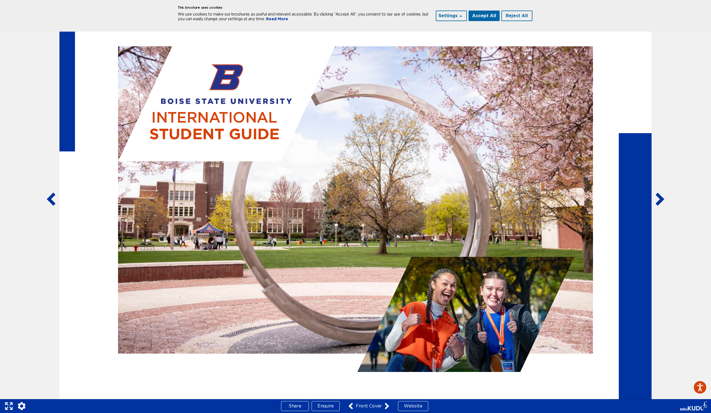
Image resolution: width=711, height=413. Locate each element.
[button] (9, 406)
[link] (693, 406)
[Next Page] (660, 199)
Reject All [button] (517, 16)
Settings (448, 16)
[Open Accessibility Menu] (700, 387)
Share (295, 406)
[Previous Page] (51, 199)
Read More (277, 19)
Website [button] (413, 406)
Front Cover (369, 406)
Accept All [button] (484, 16)
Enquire (325, 406)
